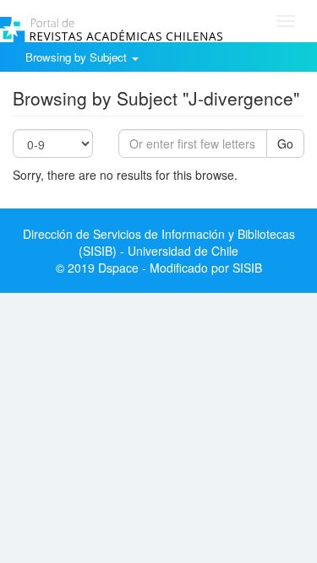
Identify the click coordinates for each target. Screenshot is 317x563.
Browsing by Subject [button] (77, 57)
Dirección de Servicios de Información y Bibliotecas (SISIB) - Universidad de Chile (159, 242)
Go (285, 143)
